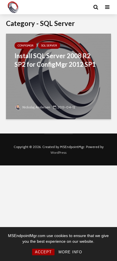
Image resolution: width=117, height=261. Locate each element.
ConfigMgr (26, 45)
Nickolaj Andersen (36, 107)
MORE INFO (70, 252)
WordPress (58, 152)
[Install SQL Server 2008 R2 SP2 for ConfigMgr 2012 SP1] (58, 76)
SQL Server (49, 45)
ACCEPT (43, 252)
